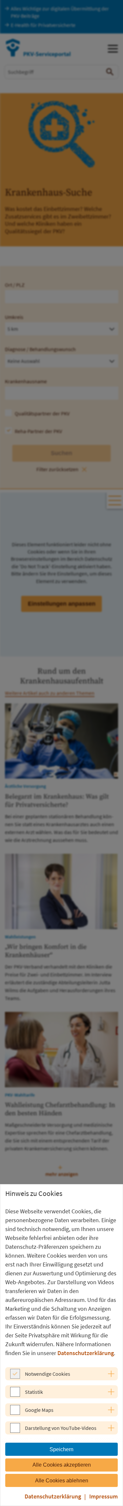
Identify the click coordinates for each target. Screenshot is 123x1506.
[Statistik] (15, 1394)
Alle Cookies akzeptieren (61, 1465)
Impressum (103, 1496)
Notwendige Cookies (47, 1373)
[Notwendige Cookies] (15, 1376)
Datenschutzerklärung (85, 1353)
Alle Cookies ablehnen (61, 1480)
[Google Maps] (15, 1413)
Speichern (61, 1449)
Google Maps (39, 1410)
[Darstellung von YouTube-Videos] (15, 1431)
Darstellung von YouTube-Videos (60, 1428)
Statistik (34, 1392)
